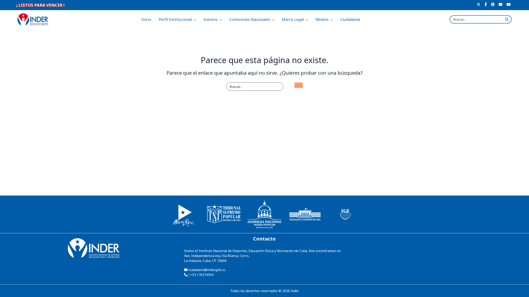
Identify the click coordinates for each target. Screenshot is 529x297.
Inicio (146, 19)
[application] (194, 19)
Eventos (211, 19)
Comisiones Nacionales (249, 19)
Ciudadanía (350, 19)
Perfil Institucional (175, 19)
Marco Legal (293, 19)
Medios (322, 19)
